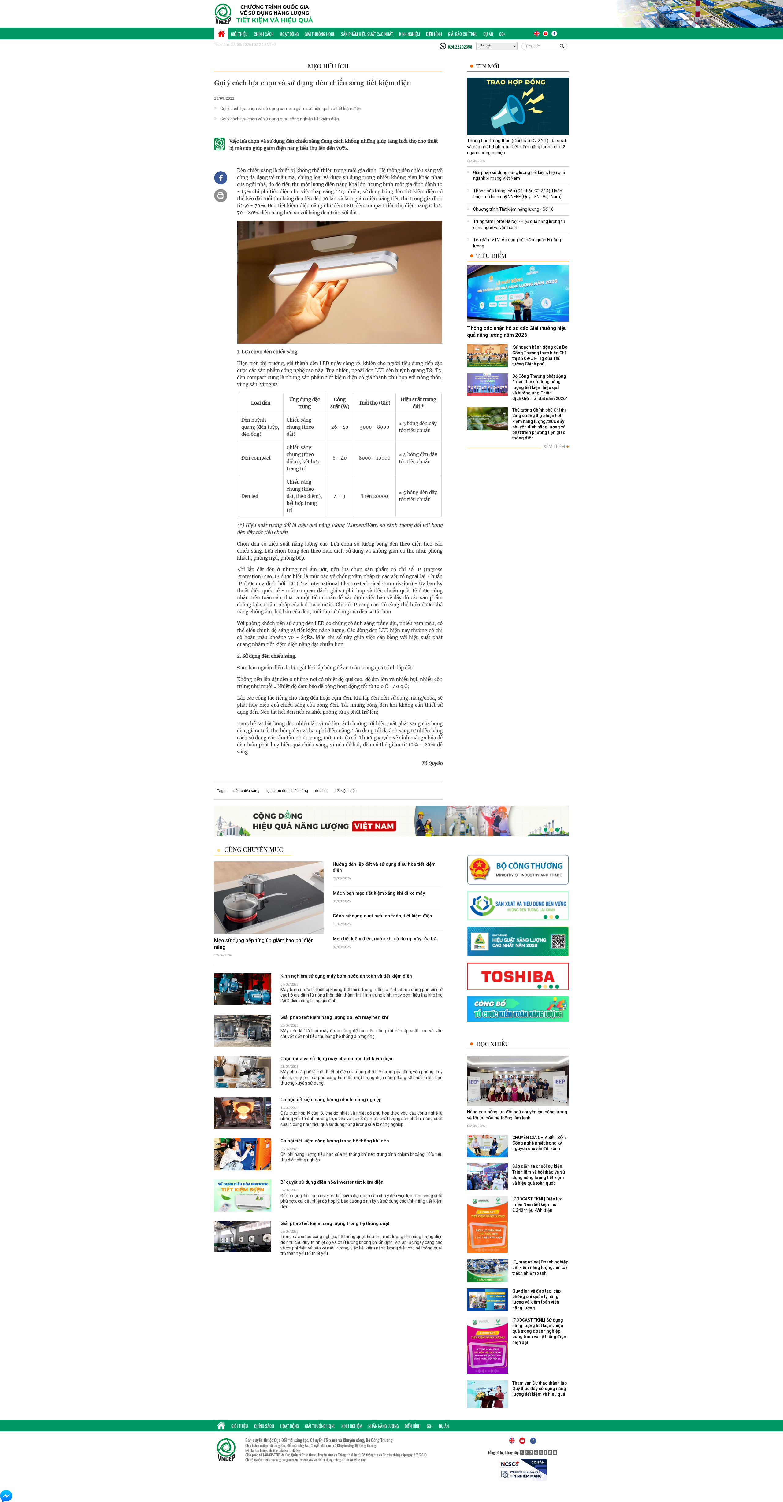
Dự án (488, 34)
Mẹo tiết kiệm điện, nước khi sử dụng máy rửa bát (385, 939)
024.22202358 (460, 47)
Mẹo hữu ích (328, 66)
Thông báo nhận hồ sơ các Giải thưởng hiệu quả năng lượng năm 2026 (517, 331)
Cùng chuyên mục (253, 850)
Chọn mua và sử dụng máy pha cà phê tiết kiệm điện (336, 1058)
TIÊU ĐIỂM (491, 256)
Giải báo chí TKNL (462, 34)
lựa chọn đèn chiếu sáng (287, 791)
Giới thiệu (239, 34)
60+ (502, 34)
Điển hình (434, 34)
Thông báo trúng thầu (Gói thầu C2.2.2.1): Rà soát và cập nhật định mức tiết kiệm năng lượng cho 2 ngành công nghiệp (516, 146)
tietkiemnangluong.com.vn (280, 1459)
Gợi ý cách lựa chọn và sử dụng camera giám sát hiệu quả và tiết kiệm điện (290, 108)
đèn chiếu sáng (246, 791)
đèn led (321, 791)
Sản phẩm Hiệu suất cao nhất (367, 34)
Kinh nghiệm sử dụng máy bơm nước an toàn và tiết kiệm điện (346, 976)
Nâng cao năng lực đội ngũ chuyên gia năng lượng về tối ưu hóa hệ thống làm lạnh (517, 1115)
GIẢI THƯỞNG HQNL (320, 34)
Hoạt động (289, 34)
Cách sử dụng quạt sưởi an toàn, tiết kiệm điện (382, 916)
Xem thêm (556, 446)
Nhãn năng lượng (383, 1426)
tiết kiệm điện (346, 791)
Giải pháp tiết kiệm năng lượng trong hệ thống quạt (334, 1223)
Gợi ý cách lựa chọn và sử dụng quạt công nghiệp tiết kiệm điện (279, 119)
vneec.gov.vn (308, 1459)
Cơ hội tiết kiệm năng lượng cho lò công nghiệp (331, 1100)
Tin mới (487, 66)
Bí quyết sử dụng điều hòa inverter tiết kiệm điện (332, 1182)
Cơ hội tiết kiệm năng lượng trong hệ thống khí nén (334, 1141)
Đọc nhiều (492, 1044)
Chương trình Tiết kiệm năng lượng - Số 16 (513, 209)
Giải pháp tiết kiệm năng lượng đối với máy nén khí (334, 1017)
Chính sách (264, 34)
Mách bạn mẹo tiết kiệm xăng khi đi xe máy (379, 893)
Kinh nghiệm (409, 34)
